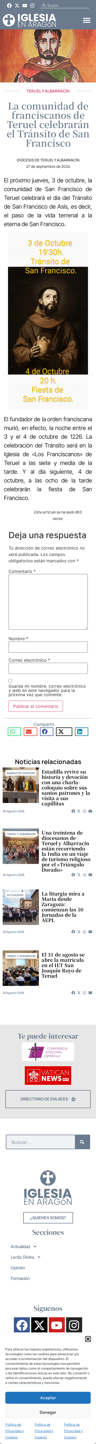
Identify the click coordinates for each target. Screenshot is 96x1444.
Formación (20, 1278)
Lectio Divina (22, 1257)
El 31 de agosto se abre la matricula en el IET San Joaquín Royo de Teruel (63, 965)
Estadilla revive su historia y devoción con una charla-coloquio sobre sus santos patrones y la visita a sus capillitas (66, 787)
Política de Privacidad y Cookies (14, 1431)
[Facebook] (10, 5)
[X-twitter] (17, 5)
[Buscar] (82, 1142)
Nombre (18, 639)
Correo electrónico (29, 660)
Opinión (18, 1267)
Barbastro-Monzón (21, 773)
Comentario (22, 571)
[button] (88, 1339)
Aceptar (48, 1397)
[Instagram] (32, 5)
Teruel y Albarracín (48, 91)
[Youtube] (25, 5)
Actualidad (15, 895)
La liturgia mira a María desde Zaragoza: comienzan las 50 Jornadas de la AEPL (63, 906)
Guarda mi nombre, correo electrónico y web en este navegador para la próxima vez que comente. (47, 690)
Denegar (48, 1412)
